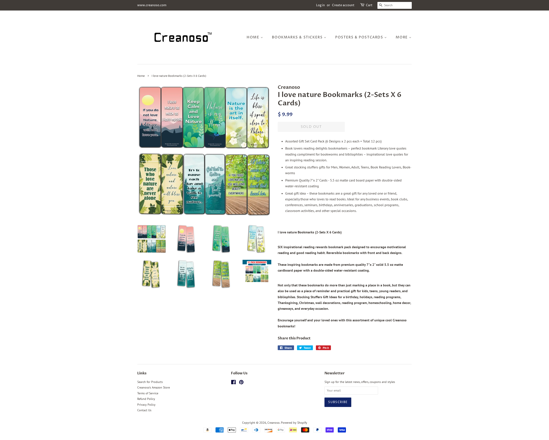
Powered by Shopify (294, 423)
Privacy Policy (146, 405)
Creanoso (273, 423)
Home (254, 37)
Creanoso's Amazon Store (153, 387)
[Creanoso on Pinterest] (241, 383)
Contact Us (144, 410)
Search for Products (150, 382)
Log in (320, 5)
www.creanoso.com (151, 5)
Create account (343, 5)
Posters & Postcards (359, 37)
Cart (369, 5)
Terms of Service (147, 393)
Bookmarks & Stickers (298, 37)
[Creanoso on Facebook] (233, 383)
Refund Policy (146, 399)
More (402, 37)
